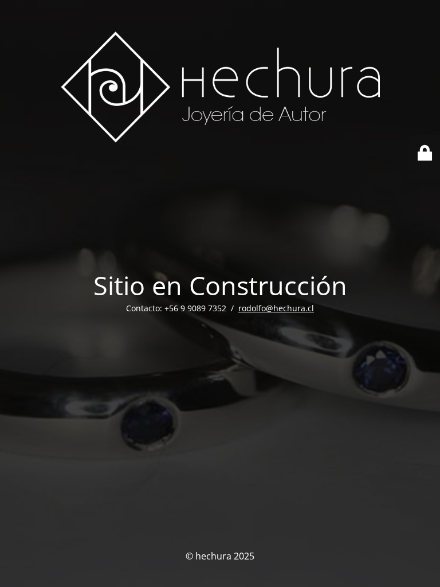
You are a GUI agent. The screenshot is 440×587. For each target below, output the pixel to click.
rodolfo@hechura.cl (276, 308)
